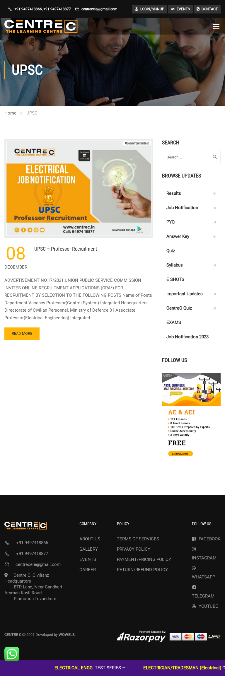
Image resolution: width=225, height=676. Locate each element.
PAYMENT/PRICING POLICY (144, 559)
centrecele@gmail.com (99, 9)
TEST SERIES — (75, 667)
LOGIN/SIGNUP (152, 9)
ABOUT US (89, 539)
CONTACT (210, 9)
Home (10, 113)
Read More (24, 335)
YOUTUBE (208, 606)
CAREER (87, 569)
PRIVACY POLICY (133, 549)
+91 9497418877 (57, 9)
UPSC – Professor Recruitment (65, 249)
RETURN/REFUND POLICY (142, 569)
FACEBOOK (209, 539)
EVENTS (183, 9)
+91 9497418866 (28, 9)
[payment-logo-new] (169, 636)
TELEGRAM (203, 596)
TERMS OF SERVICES (138, 539)
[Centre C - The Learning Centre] (41, 26)
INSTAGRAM (204, 558)
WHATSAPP (203, 577)
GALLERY (88, 549)
